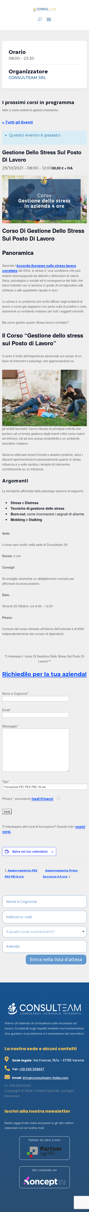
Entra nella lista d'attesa (56, 959)
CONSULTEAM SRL (27, 77)
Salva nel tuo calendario (30, 851)
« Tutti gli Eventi (17, 122)
